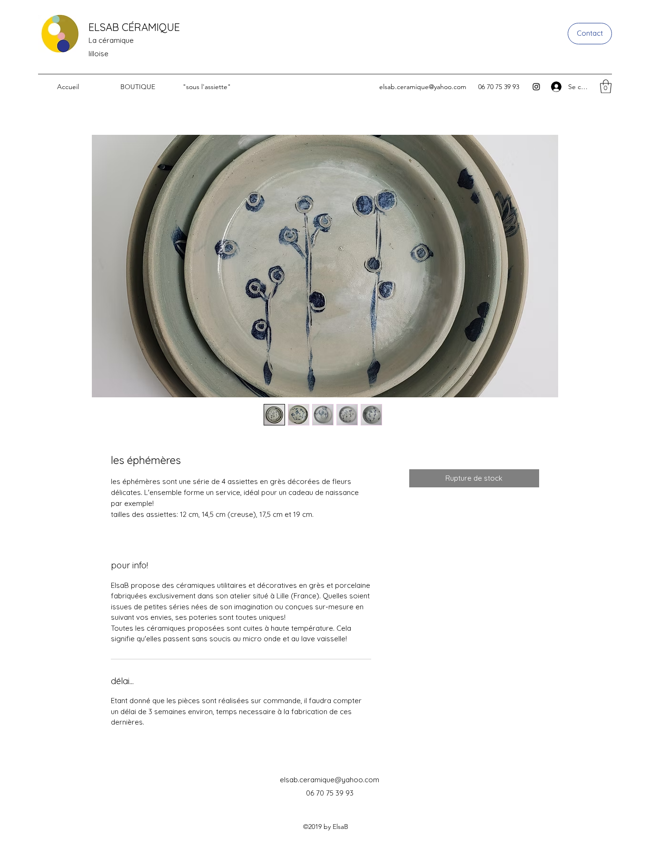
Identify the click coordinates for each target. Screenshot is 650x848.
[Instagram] (536, 86)
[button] (605, 86)
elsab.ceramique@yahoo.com (422, 86)
